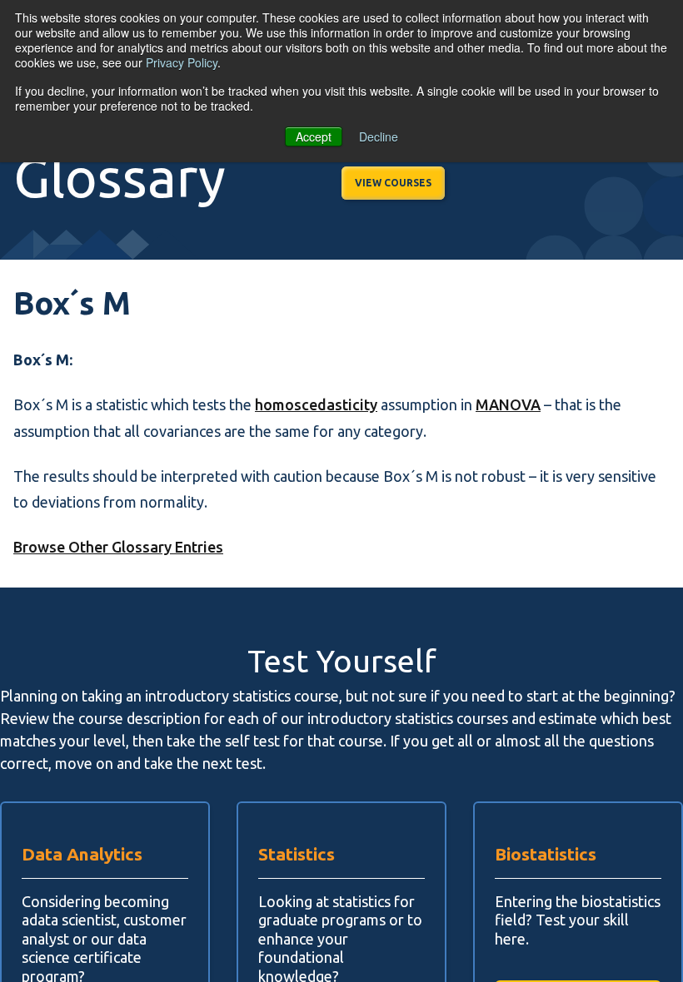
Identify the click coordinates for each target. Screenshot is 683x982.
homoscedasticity (316, 404)
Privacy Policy (181, 62)
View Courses (393, 182)
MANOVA (508, 404)
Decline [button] (378, 136)
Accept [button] (314, 136)
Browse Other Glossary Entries (118, 546)
